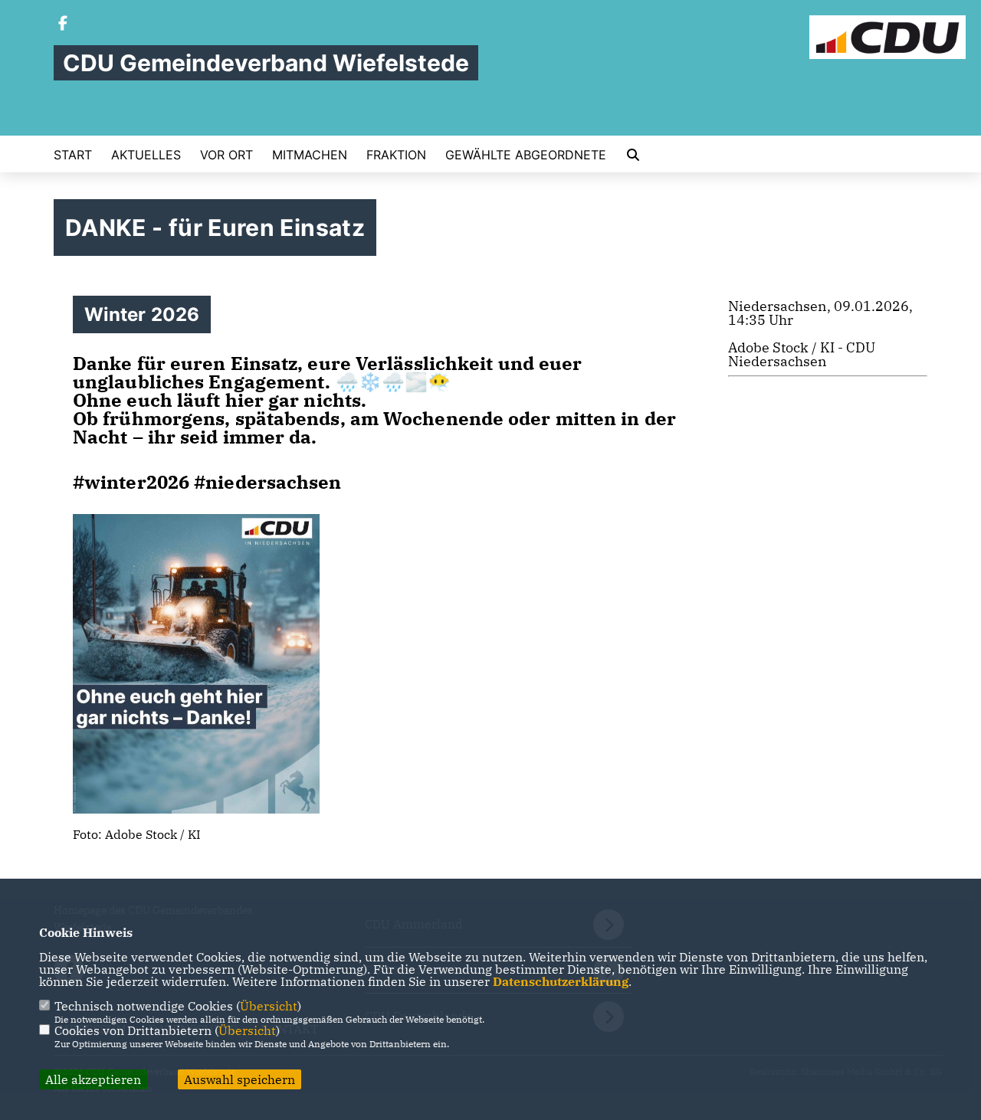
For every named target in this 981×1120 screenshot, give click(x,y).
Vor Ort (226, 155)
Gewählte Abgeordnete (525, 155)
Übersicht (268, 1006)
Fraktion (396, 155)
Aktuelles (146, 155)
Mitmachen (309, 155)
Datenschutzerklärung (560, 981)
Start (73, 155)
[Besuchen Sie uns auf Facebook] (63, 24)
